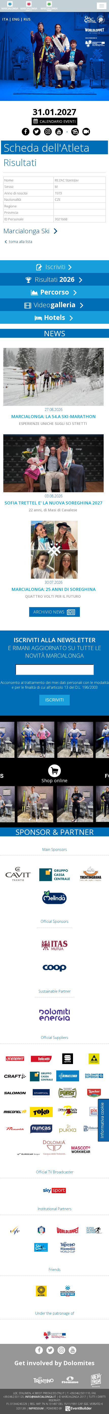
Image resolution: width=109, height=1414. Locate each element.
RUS (27, 19)
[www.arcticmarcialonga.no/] (67, 1297)
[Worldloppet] (95, 31)
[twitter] (37, 131)
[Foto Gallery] (75, 131)
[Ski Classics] (41, 1253)
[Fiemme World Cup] (67, 1253)
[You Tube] (59, 131)
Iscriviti (54, 266)
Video (54, 304)
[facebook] (25, 131)
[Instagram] (48, 131)
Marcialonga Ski (27, 230)
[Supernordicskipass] (94, 1236)
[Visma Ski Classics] (95, 19)
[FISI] (41, 1236)
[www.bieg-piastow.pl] (41, 1297)
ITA (5, 19)
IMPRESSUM (36, 1408)
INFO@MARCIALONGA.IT (40, 1396)
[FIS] (54, 1194)
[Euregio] (95, 42)
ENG (16, 19)
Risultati (54, 279)
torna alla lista (20, 241)
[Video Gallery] (86, 131)
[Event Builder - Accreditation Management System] (78, 1408)
